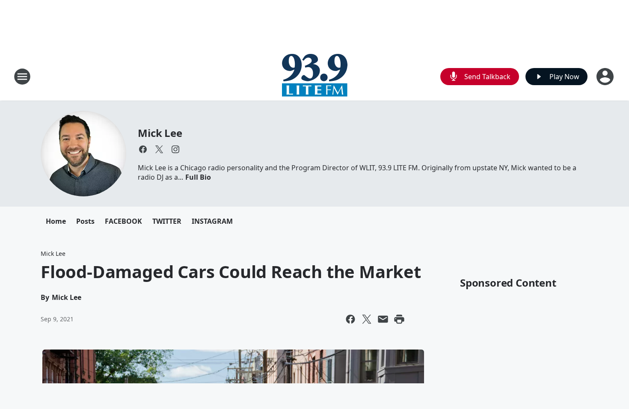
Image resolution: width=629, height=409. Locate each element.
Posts (85, 221)
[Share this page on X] (367, 319)
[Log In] (605, 76)
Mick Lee (160, 133)
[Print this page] (399, 319)
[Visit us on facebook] (143, 149)
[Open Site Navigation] (22, 76)
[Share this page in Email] (383, 319)
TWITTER (166, 221)
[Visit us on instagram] (175, 149)
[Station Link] (314, 76)
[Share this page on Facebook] (350, 319)
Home (56, 221)
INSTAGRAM (212, 221)
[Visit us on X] (159, 149)
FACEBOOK (123, 221)
